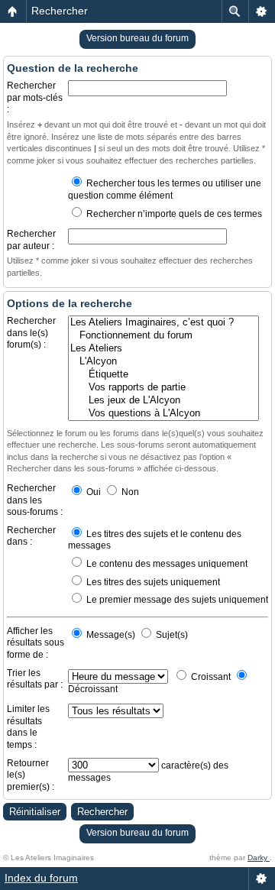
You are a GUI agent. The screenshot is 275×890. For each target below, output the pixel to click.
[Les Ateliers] (163, 348)
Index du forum (41, 878)
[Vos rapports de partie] (163, 387)
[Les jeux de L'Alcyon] (163, 400)
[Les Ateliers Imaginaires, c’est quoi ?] (163, 322)
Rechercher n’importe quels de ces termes (173, 214)
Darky (258, 857)
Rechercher (59, 11)
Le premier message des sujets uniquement (176, 599)
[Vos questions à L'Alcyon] (163, 413)
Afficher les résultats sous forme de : (35, 643)
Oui (92, 492)
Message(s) (111, 634)
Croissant (210, 677)
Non (129, 492)
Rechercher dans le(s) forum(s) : (31, 333)
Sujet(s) (171, 634)
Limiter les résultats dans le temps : (28, 727)
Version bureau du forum (137, 38)
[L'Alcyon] (163, 361)
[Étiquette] (163, 374)
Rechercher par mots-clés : (35, 97)
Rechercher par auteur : (31, 239)
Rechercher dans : (31, 536)
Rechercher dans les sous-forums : (35, 500)
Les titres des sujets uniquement (152, 582)
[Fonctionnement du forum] (163, 335)
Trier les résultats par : (35, 679)
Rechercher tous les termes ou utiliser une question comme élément (164, 189)
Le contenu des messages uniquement (165, 563)
